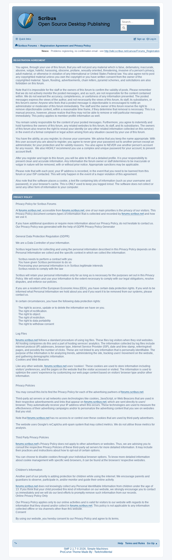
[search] (123, 28)
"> (15, 543)
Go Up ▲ (152, 543)
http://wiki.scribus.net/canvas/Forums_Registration (131, 51)
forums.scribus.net (30, 210)
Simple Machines (97, 548)
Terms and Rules (135, 543)
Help (120, 543)
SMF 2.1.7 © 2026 (75, 548)
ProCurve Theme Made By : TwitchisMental (86, 552)
